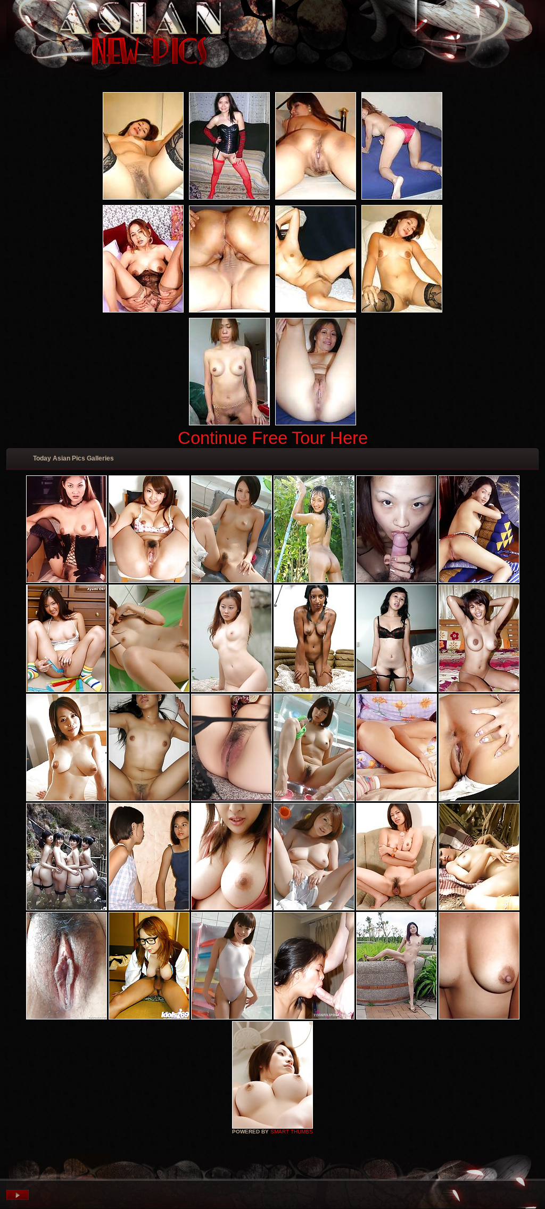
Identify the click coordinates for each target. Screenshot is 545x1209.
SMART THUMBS (291, 1131)
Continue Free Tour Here (273, 438)
